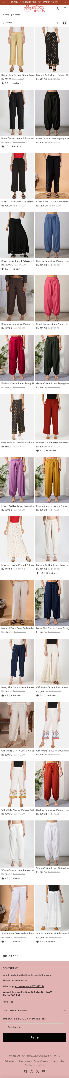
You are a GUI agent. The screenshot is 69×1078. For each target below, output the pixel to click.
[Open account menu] (57, 8)
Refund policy (11, 1061)
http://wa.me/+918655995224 (29, 986)
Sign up (34, 1037)
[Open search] (11, 8)
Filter (9, 22)
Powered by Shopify (48, 1056)
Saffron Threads (26, 1056)
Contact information (34, 1065)
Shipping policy (57, 1061)
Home (6, 15)
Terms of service (41, 1061)
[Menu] (4, 9)
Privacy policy (25, 1061)
